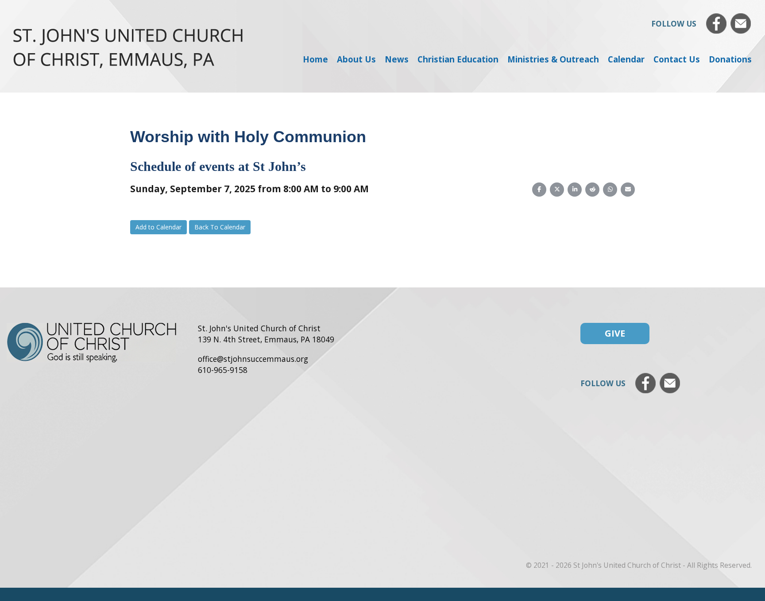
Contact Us (676, 59)
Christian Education (457, 59)
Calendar (626, 59)
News (397, 59)
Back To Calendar (219, 227)
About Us (356, 59)
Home (315, 59)
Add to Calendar (158, 227)
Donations (730, 59)
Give (615, 333)
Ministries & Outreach (553, 59)
